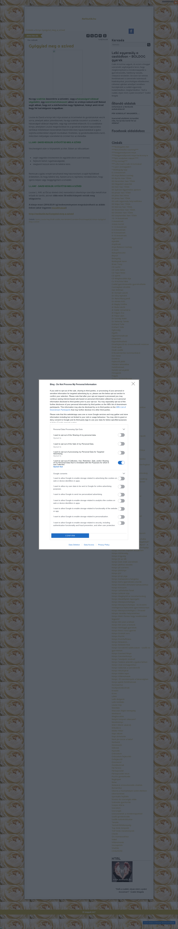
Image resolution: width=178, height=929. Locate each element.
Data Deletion (74, 545)
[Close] (134, 384)
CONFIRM (70, 536)
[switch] (121, 435)
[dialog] (89, 464)
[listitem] (89, 429)
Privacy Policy (103, 545)
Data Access (89, 545)
